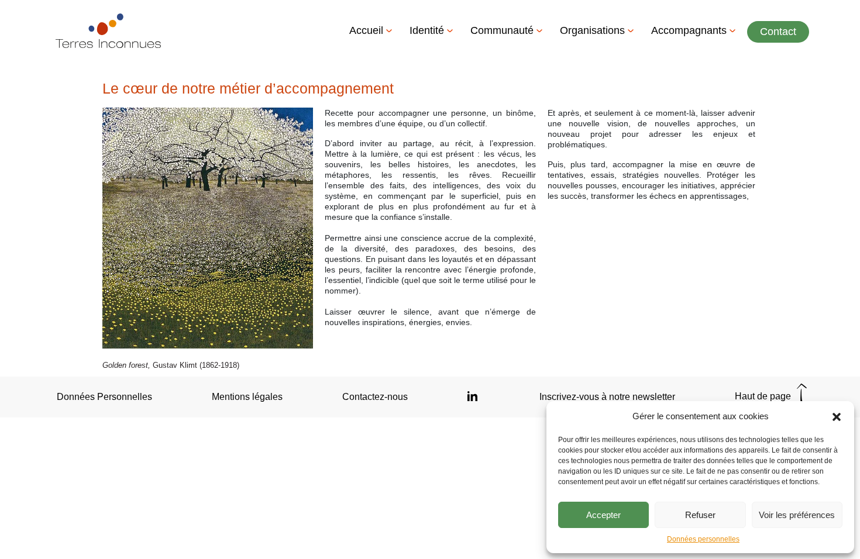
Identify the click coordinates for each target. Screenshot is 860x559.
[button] (836, 416)
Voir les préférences (797, 515)
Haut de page (764, 396)
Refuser (700, 515)
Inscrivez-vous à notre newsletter (607, 397)
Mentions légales (247, 397)
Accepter (603, 515)
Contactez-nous (375, 397)
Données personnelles (703, 539)
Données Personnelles (104, 397)
